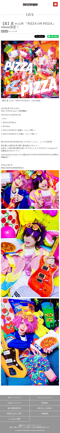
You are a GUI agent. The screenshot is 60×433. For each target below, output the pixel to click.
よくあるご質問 (14, 419)
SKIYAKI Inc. (41, 430)
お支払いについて (14, 403)
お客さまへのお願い (44, 408)
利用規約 (44, 403)
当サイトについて (14, 398)
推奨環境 (44, 414)
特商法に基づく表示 (14, 414)
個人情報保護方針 (14, 408)
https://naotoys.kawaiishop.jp (12, 167)
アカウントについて (44, 398)
